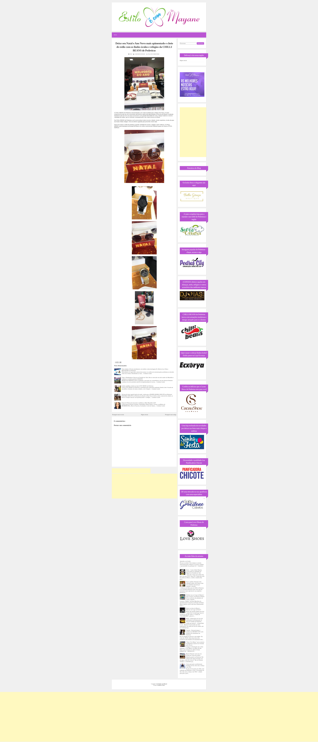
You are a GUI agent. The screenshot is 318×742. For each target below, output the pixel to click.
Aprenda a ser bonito (185, 561)
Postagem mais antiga (170, 414)
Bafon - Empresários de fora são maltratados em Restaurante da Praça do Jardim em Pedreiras (194, 620)
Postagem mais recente (118, 414)
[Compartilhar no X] (119, 362)
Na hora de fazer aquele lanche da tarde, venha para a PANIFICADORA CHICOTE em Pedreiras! (147, 394)
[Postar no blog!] (117, 362)
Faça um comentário (153, 54)
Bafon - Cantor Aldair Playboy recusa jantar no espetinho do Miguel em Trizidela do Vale (194, 571)
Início (115, 35)
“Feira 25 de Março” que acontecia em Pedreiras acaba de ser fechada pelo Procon (195, 643)
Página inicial (144, 414)
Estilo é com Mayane (162, 683)
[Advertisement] (131, 470)
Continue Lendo (147, 373)
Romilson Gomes (161, 685)
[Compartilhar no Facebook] (120, 362)
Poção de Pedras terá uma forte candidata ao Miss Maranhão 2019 (139, 403)
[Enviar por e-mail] (116, 362)
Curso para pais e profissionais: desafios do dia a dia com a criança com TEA (195, 665)
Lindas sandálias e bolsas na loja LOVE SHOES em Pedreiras (137, 386)
